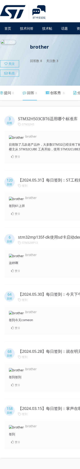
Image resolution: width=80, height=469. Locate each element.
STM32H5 (28, 124)
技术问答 (26, 28)
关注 (11, 64)
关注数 (52, 61)
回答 (31, 92)
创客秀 (56, 92)
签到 (24, 186)
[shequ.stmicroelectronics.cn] (23, 12)
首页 (7, 28)
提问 (8, 92)
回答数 (36, 61)
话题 (64, 28)
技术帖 (47, 28)
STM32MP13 (30, 243)
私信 (11, 73)
